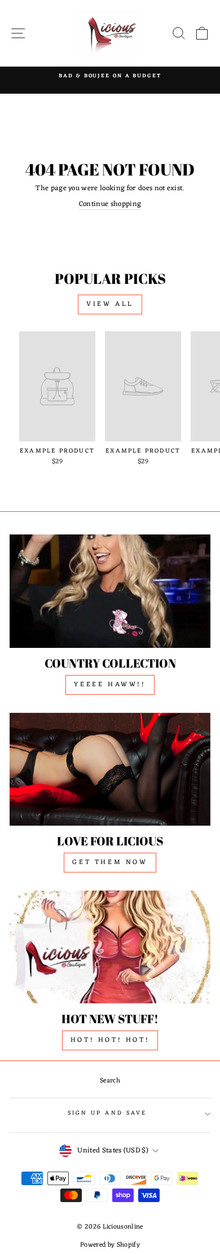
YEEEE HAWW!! (110, 684)
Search (110, 1081)
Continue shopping (110, 204)
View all (110, 304)
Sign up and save (107, 1113)
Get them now (109, 862)
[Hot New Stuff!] (110, 947)
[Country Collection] (110, 590)
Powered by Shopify (110, 1245)
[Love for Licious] (110, 769)
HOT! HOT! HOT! (110, 1040)
